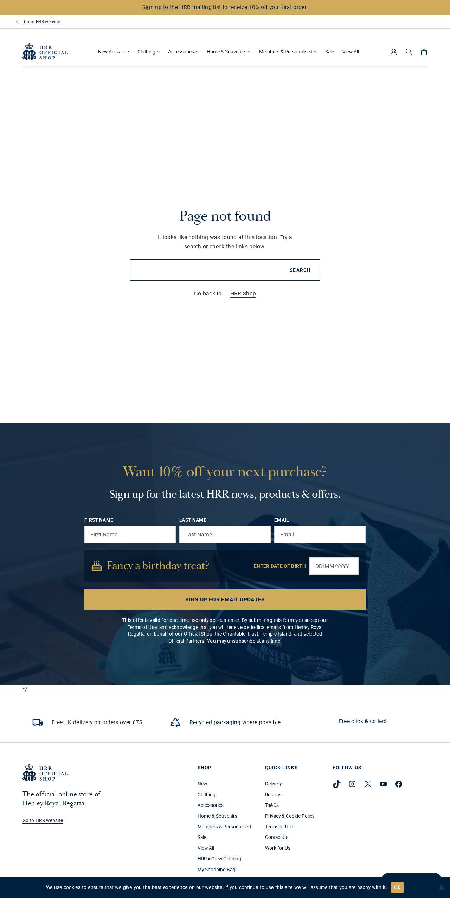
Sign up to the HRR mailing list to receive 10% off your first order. (225, 7)
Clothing (146, 51)
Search (300, 270)
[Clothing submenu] (158, 51)
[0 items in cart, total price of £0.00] (424, 51)
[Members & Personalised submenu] (315, 51)
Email (281, 520)
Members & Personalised (286, 51)
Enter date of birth (280, 566)
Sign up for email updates (225, 599)
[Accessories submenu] (196, 51)
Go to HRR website (42, 21)
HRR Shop (243, 293)
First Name (98, 520)
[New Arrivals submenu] (127, 51)
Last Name (192, 520)
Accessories (181, 51)
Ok (397, 887)
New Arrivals (111, 51)
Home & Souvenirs (226, 51)
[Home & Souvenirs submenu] (249, 51)
